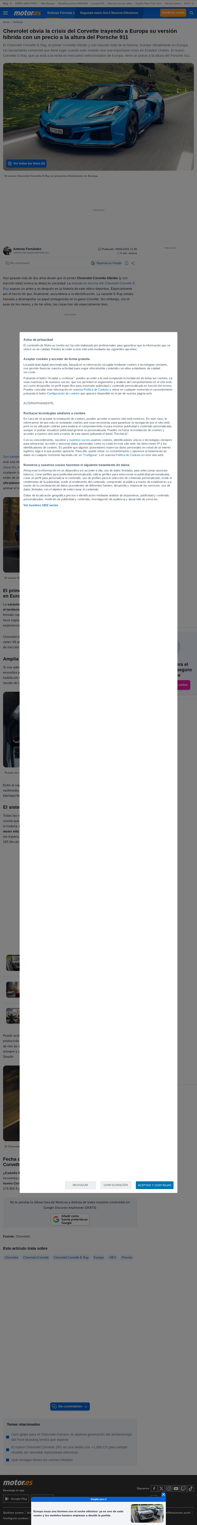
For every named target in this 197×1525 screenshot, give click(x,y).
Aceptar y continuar (154, 1185)
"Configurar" (90, 455)
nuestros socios (79, 440)
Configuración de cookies (63, 393)
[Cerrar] (163, 1494)
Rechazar (80, 1185)
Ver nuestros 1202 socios (40, 505)
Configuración (116, 1185)
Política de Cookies (96, 389)
